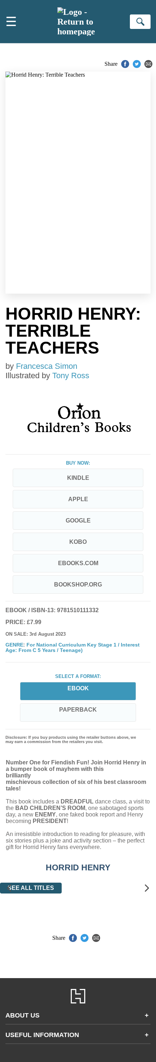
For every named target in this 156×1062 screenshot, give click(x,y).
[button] (9, 888)
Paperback (78, 710)
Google (78, 520)
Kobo (78, 542)
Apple (78, 499)
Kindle (78, 478)
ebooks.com (78, 563)
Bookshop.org (78, 584)
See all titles (31, 888)
